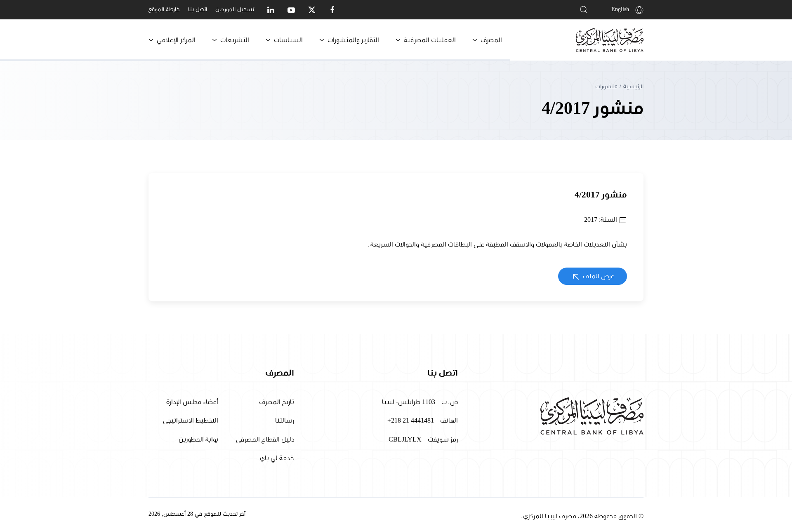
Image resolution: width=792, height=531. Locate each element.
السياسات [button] (288, 40)
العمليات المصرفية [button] (430, 40)
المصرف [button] (491, 40)
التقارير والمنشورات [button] (353, 40)
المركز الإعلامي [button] (176, 40)
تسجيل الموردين (234, 9)
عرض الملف (597, 276)
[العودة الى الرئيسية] (610, 40)
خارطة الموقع (164, 9)
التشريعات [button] (234, 40)
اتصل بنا (197, 9)
